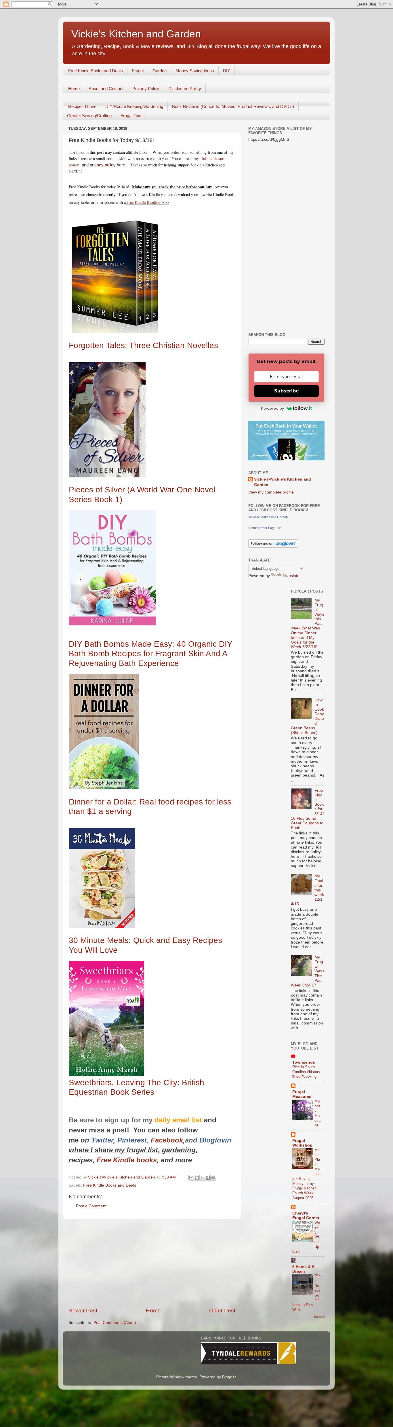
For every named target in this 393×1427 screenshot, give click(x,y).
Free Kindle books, (128, 1160)
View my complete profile (271, 492)
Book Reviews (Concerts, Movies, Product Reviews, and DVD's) (233, 106)
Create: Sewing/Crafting (89, 115)
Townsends (303, 1062)
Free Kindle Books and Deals (95, 70)
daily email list (179, 1120)
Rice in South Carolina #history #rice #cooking (306, 1072)
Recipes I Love (82, 106)
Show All (319, 1316)
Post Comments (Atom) (115, 1322)
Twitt (99, 1140)
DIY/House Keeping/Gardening (134, 106)
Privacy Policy (145, 88)
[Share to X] (202, 1178)
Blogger (229, 1377)
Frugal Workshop (302, 1142)
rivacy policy (104, 165)
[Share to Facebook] (208, 1178)
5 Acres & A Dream (303, 1269)
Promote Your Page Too (264, 528)
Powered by (272, 408)
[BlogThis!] (197, 1178)
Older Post (222, 1311)
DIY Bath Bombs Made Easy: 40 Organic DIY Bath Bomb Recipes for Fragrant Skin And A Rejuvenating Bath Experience (150, 654)
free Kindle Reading (143, 202)
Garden (159, 70)
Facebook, (168, 1140)
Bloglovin (216, 1140)
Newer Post (82, 1311)
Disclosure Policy (184, 88)
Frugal (138, 70)
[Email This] (191, 1178)
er (110, 1140)
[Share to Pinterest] (213, 1178)
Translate (291, 576)
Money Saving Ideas (194, 70)
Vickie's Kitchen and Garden (136, 34)
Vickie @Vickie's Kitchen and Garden (282, 482)
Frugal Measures (301, 1094)
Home (74, 88)
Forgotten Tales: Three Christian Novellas (143, 345)
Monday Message (317, 1113)
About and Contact (106, 88)
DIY (226, 70)
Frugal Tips (131, 115)
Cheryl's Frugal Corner (305, 1215)
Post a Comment (91, 1206)
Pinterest (132, 1140)
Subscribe (286, 391)
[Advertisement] (152, 1263)
